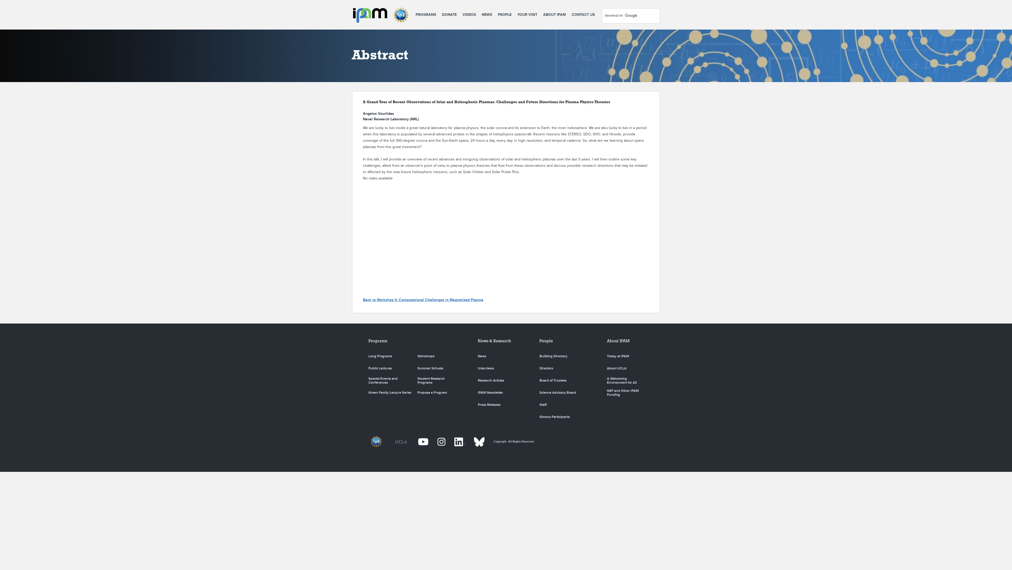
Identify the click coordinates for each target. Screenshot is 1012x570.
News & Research (494, 340)
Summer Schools (430, 368)
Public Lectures (380, 368)
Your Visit (527, 14)
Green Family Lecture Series (389, 393)
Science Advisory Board (557, 393)
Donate (449, 14)
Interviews (486, 368)
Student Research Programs (431, 381)
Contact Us (583, 14)
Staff (543, 405)
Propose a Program (432, 393)
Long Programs (380, 356)
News (487, 14)
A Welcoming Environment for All (622, 381)
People (505, 14)
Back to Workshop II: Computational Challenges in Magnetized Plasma (423, 300)
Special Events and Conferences (383, 381)
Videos (469, 14)
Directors (546, 368)
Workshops (426, 356)
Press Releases (489, 405)
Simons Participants (554, 417)
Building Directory (553, 356)
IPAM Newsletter (490, 393)
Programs (426, 14)
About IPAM (554, 14)
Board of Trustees (553, 380)
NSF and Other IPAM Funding (623, 393)
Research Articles (491, 380)
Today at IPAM (618, 356)
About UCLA (616, 368)
